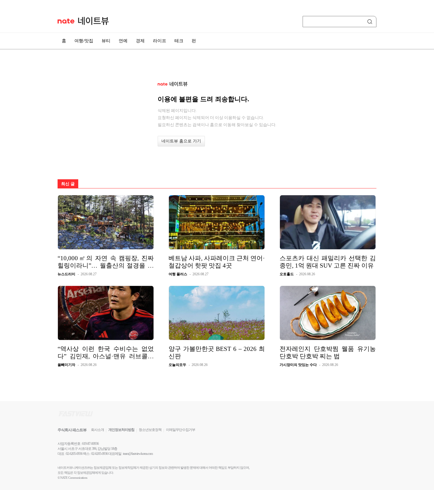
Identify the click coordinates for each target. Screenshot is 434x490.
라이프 (159, 40)
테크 (178, 40)
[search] (371, 22)
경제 (140, 40)
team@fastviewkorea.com (138, 454)
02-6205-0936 (74, 454)
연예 (123, 40)
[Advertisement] (406, 158)
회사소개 (97, 430)
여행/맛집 (83, 40)
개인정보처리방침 (121, 430)
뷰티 (106, 40)
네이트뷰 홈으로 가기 (181, 141)
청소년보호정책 (150, 430)
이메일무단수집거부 (180, 430)
